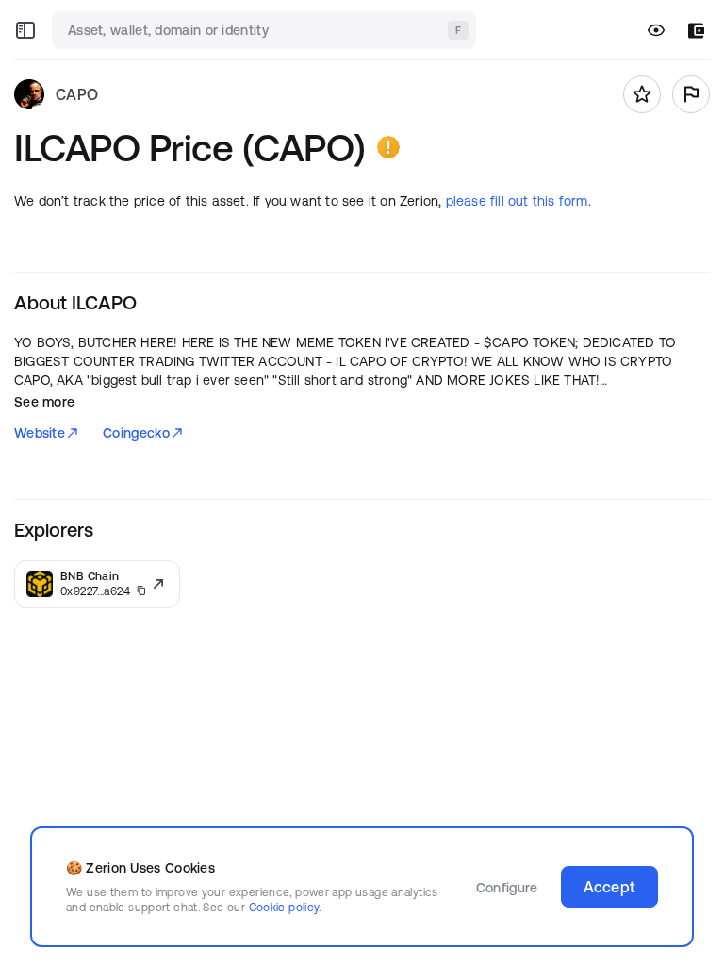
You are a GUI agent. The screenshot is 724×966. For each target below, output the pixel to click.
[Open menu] (25, 30)
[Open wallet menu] (696, 30)
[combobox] (266, 30)
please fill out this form (517, 200)
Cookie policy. (285, 907)
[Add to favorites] (642, 94)
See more (44, 401)
